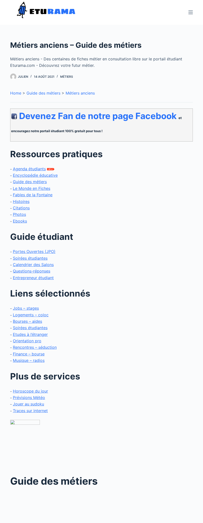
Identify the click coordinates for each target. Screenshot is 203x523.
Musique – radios (29, 360)
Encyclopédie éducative (35, 175)
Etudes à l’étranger (30, 334)
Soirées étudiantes (30, 258)
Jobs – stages (26, 308)
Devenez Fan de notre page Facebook (98, 116)
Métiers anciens (80, 93)
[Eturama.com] (25, 443)
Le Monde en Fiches (31, 188)
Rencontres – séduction (35, 347)
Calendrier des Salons (33, 264)
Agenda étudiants (29, 168)
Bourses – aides (27, 321)
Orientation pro (27, 340)
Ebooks (20, 221)
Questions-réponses (31, 271)
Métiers (66, 76)
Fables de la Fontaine (32, 194)
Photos (19, 214)
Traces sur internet (30, 410)
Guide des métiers (43, 93)
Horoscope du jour (30, 391)
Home (15, 93)
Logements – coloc (31, 314)
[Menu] (190, 12)
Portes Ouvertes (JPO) (34, 251)
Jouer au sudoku (28, 403)
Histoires (21, 201)
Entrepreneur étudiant (33, 277)
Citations (21, 207)
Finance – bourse (29, 353)
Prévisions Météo (29, 397)
